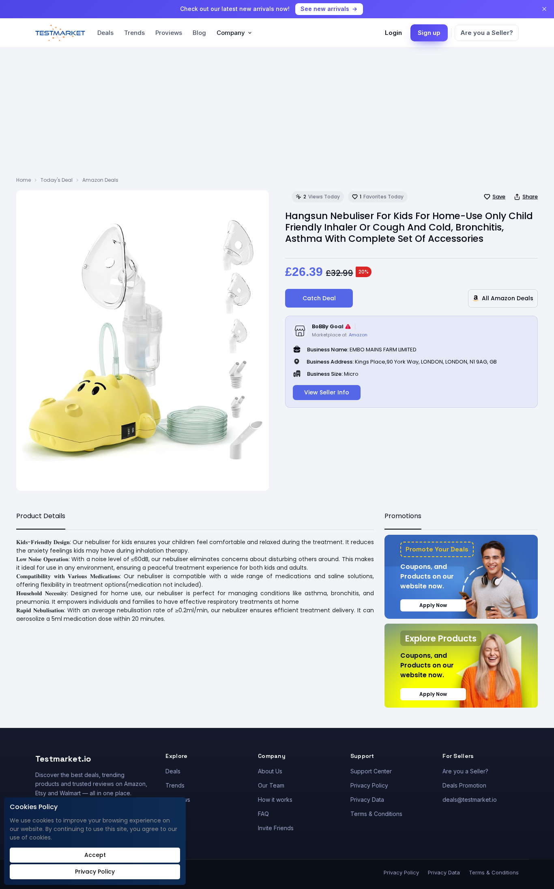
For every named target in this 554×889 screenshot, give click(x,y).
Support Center (371, 771)
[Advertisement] (277, 115)
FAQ (263, 813)
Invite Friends (276, 827)
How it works (275, 799)
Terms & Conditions (376, 813)
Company (231, 33)
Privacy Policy (369, 785)
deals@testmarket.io (469, 799)
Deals (105, 33)
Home (23, 180)
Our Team (271, 785)
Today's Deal (57, 180)
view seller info (326, 392)
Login (393, 33)
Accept (95, 855)
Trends (134, 33)
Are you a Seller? (486, 33)
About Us (270, 771)
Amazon (358, 334)
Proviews (168, 33)
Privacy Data (367, 799)
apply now (433, 605)
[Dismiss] (544, 9)
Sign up (429, 33)
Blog (199, 33)
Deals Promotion (464, 785)
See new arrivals (325, 8)
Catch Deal (319, 298)
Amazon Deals (100, 180)
